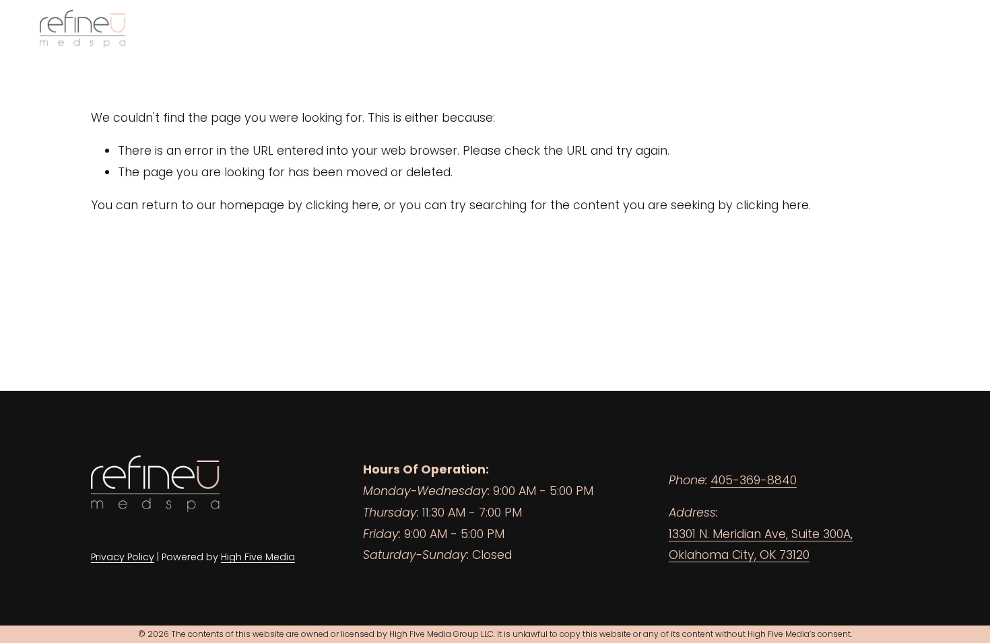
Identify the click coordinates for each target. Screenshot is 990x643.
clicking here (342, 205)
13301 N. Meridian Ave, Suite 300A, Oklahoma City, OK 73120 (761, 545)
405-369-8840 (754, 480)
